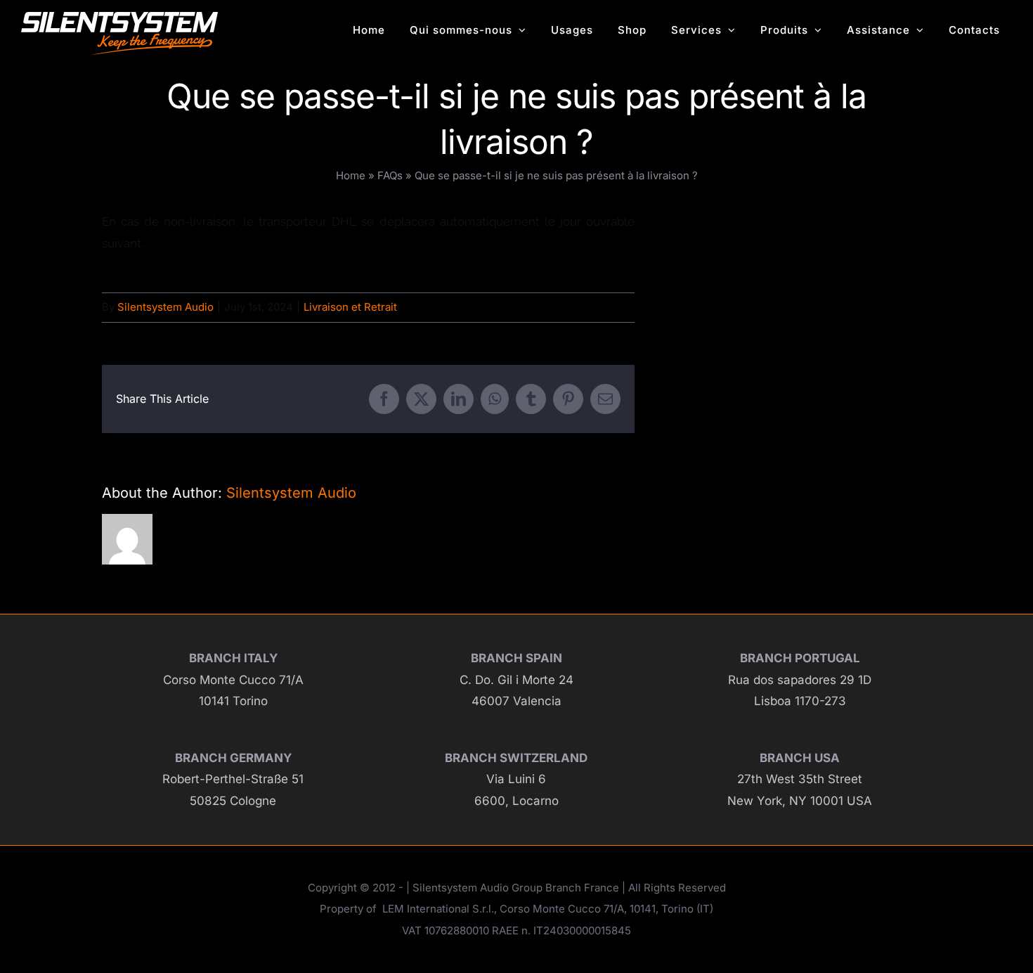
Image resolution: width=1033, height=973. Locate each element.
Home (350, 175)
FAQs (390, 175)
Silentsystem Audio (165, 307)
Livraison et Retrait (350, 307)
